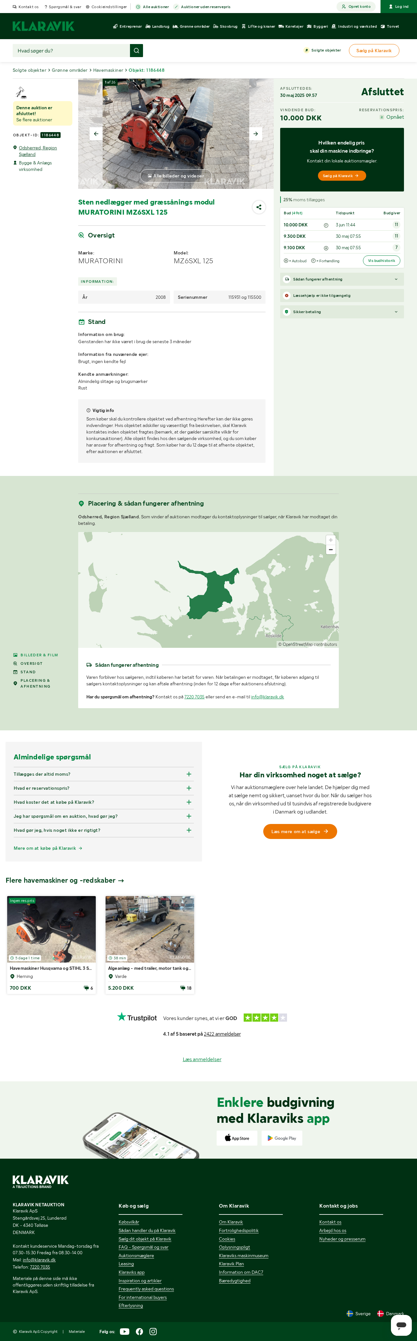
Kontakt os (29, 7)
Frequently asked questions (146, 1288)
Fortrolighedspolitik (239, 1230)
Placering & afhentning (35, 683)
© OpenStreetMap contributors (307, 644)
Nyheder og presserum (342, 1239)
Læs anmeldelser (202, 1059)
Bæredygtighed (235, 1280)
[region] (208, 590)
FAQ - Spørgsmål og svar (143, 1247)
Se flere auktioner (34, 119)
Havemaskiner (108, 70)
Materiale (77, 1331)
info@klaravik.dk (267, 696)
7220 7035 (194, 696)
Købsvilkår (129, 1222)
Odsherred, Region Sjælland (38, 151)
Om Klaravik (231, 1222)
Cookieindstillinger (109, 7)
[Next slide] (255, 133)
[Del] (259, 207)
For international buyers (143, 1297)
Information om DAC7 (241, 1272)
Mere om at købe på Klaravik (45, 848)
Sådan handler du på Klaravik (147, 1230)
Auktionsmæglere (136, 1255)
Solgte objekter (326, 50)
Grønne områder (70, 70)
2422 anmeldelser (222, 1034)
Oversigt (32, 663)
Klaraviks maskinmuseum (243, 1255)
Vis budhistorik (381, 260)
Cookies (227, 1239)
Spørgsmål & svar (65, 7)
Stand (28, 672)
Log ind (402, 6)
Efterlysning (131, 1305)
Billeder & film (39, 655)
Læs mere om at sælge (295, 831)
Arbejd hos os (332, 1230)
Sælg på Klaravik (338, 176)
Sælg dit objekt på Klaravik (145, 1239)
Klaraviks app (132, 1272)
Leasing (126, 1263)
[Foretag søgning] (136, 50)
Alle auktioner (156, 7)
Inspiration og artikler (140, 1280)
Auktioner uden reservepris (206, 7)
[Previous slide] (96, 133)
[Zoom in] (331, 540)
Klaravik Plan (231, 1263)
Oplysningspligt (234, 1247)
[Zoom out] (331, 549)
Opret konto (360, 6)
